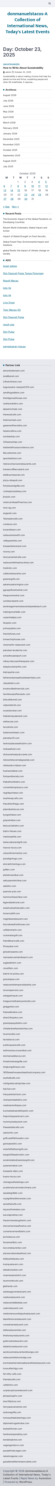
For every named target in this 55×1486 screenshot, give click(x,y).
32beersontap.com (12, 442)
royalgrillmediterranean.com (17, 1198)
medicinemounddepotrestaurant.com (21, 1313)
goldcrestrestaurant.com (15, 1341)
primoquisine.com (12, 628)
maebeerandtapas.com (14, 1105)
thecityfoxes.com (11, 633)
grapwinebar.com (11, 820)
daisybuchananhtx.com (14, 666)
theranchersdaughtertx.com (17, 1220)
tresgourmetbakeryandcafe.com (19, 1001)
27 (5, 198)
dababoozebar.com (13, 1269)
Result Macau (10, 280)
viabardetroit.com (12, 705)
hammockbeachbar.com (15, 897)
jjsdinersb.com (10, 1286)
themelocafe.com (11, 1379)
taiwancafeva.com (12, 431)
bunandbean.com (12, 529)
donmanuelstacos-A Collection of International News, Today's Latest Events (28, 23)
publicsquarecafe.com (14, 1045)
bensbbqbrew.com (12, 1439)
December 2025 (11, 139)
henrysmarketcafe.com (14, 557)
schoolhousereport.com (14, 655)
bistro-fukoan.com (12, 831)
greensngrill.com (11, 579)
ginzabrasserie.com (13, 951)
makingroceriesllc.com (14, 612)
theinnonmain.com (12, 420)
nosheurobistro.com (13, 403)
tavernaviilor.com (11, 1034)
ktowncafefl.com (11, 913)
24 (32, 194)
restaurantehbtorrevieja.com (17, 1357)
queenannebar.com (12, 1165)
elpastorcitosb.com (12, 409)
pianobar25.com (11, 738)
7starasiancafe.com (12, 518)
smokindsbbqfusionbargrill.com (18, 1160)
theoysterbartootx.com (14, 1094)
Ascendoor (45, 1478)
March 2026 (9, 122)
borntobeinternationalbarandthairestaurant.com (26, 1363)
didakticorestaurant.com (15, 1346)
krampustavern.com (13, 1264)
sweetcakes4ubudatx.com (16, 908)
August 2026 (9, 95)
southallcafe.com (11, 1078)
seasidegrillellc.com (12, 1193)
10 (32, 186)
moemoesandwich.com (14, 1275)
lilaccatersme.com (12, 453)
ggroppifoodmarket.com (15, 590)
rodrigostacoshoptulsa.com (16, 1083)
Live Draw (9, 302)
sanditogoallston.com (13, 392)
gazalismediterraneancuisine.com (19, 1461)
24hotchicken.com (12, 381)
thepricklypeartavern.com (16, 1116)
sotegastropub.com (13, 995)
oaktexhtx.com (10, 1132)
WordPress (25, 1481)
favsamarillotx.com (12, 1242)
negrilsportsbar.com (13, 792)
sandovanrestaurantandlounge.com (20, 1352)
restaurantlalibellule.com (15, 1302)
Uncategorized (11, 64)
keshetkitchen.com (12, 1428)
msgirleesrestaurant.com (15, 919)
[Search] (49, 3)
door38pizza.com (12, 1401)
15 (18, 190)
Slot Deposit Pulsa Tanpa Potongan (23, 273)
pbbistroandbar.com (13, 875)
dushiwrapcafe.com (13, 798)
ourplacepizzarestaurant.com (17, 1390)
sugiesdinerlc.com (12, 962)
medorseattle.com (12, 836)
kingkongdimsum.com (14, 1067)
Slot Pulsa (8, 331)
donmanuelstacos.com (14, 1056)
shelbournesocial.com (14, 474)
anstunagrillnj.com (12, 1412)
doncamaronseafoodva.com (17, 1226)
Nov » (15, 206)
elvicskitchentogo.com (14, 864)
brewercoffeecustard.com (16, 469)
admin (8, 72)
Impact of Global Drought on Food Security (24, 236)
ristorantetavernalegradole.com (18, 760)
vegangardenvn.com (13, 1445)
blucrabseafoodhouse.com (16, 924)
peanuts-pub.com (12, 891)
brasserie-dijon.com (13, 1171)
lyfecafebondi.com (12, 699)
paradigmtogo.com (12, 858)
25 (39, 194)
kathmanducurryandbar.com (17, 1050)
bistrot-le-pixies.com (13, 973)
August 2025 (9, 161)
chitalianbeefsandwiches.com (18, 1028)
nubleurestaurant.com (14, 1297)
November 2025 (11, 144)
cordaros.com (10, 524)
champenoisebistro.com (15, 1099)
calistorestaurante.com (14, 573)
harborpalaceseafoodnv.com (17, 743)
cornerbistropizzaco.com (15, 787)
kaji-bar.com (9, 1088)
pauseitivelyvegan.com (14, 1450)
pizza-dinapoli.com (12, 480)
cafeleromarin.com (12, 929)
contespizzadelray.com (14, 491)
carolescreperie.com (13, 601)
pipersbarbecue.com (13, 809)
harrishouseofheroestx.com (16, 694)
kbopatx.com (9, 622)
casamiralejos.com (12, 617)
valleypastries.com (12, 540)
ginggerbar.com (11, 1006)
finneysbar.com (10, 946)
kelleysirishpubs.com (13, 1258)
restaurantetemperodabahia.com (19, 984)
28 (11, 198)
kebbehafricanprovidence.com (18, 447)
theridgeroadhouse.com (15, 398)
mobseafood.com (11, 749)
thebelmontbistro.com (14, 781)
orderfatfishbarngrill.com (15, 1149)
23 (25, 194)
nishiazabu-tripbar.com (14, 765)
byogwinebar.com (12, 814)
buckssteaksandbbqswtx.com (18, 1110)
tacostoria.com (10, 727)
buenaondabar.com (12, 770)
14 (11, 190)
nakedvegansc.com (13, 1456)
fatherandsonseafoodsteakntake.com (21, 677)
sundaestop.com (11, 436)
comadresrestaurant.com (15, 1324)
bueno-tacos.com (12, 1176)
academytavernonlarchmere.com (19, 1187)
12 (46, 186)
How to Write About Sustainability (23, 67)
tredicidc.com (10, 568)
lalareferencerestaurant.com (17, 1319)
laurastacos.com (11, 1039)
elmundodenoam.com (14, 370)
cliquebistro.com (11, 683)
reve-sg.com (9, 507)
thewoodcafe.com (12, 414)
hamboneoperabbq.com (15, 1434)
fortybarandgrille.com (14, 485)
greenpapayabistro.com (15, 1023)
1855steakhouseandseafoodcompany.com (24, 1072)
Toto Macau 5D (12, 309)
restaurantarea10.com (14, 535)
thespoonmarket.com (13, 595)
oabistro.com (9, 886)
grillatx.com (9, 869)
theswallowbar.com (12, 1012)
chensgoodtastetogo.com (16, 1182)
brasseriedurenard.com (14, 546)
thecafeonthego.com (13, 803)
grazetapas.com (11, 979)
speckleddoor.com (12, 458)
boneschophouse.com (14, 639)
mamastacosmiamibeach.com (18, 957)
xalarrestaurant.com (13, 1308)
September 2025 (11, 155)
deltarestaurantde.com (14, 1330)
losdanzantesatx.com (13, 732)
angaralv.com (9, 513)
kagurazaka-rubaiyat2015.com (18, 387)
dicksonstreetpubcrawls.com (17, 754)
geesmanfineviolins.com (15, 425)
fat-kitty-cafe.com (12, 1374)
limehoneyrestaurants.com (16, 1335)
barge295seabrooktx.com (16, 1154)
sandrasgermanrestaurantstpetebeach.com (24, 606)
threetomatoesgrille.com (15, 1061)
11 (39, 186)
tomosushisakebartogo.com (17, 1417)
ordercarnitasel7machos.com (17, 502)
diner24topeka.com (13, 1017)
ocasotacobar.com (12, 710)
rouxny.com (9, 551)
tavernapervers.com (13, 990)
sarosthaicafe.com (12, 1204)
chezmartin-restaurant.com (16, 644)
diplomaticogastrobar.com (16, 1423)
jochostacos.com (11, 1236)
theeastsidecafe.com (13, 1127)
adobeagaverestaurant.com (17, 1291)
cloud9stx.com (10, 968)
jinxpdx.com (9, 496)
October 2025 (10, 150)
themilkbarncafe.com (13, 940)
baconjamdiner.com (13, 1215)
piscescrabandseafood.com (17, 1253)
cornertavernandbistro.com (16, 1231)
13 (5, 190)
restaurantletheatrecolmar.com (18, 562)
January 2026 (10, 133)
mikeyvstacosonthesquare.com (18, 661)
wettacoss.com (10, 721)
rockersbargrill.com (12, 935)
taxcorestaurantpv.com (14, 1247)
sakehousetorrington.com (15, 584)
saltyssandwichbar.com (14, 880)
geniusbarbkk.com (12, 1143)
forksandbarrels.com (13, 776)
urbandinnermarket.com (15, 853)
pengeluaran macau (14, 346)
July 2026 (8, 100)
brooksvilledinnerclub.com (16, 688)
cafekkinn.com (10, 1385)
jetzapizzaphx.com (12, 1395)
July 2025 (8, 166)
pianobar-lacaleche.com (15, 650)
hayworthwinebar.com (14, 1209)
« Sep (6, 206)
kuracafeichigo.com (13, 1368)
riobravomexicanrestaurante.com (19, 463)
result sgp (8, 324)
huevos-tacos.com (12, 847)
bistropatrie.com (11, 672)
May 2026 (8, 111)
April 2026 (8, 117)
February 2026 (10, 128)
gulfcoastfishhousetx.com (16, 1138)
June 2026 (8, 106)
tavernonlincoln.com (13, 1280)
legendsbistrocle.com (13, 902)
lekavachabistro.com (13, 825)
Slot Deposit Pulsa (13, 317)
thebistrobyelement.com (15, 716)
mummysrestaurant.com (15, 1121)
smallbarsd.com (11, 376)
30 (25, 198)
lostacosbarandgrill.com (15, 842)
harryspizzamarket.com (15, 1406)
